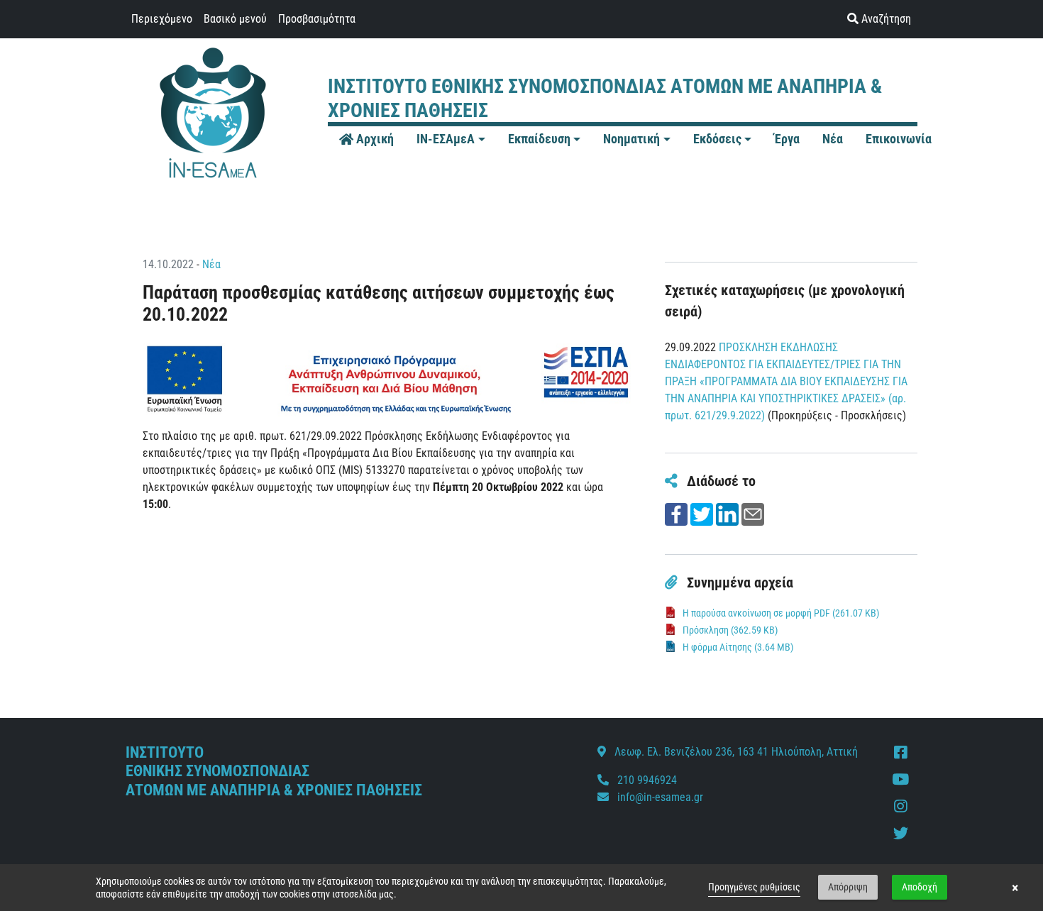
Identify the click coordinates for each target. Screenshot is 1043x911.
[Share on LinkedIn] (727, 513)
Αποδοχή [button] (919, 887)
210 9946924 (645, 780)
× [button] (1015, 887)
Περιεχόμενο (161, 19)
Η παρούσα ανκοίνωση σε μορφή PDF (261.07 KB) (781, 613)
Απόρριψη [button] (848, 887)
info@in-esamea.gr (660, 797)
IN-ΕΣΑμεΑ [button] (445, 138)
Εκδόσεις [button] (717, 138)
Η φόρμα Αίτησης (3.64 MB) (738, 647)
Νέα (211, 264)
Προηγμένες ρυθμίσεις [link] (754, 887)
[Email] (752, 513)
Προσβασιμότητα (316, 19)
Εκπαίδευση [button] (539, 138)
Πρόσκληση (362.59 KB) (730, 630)
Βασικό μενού (235, 19)
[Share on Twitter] (701, 513)
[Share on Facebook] (676, 513)
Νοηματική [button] (631, 138)
